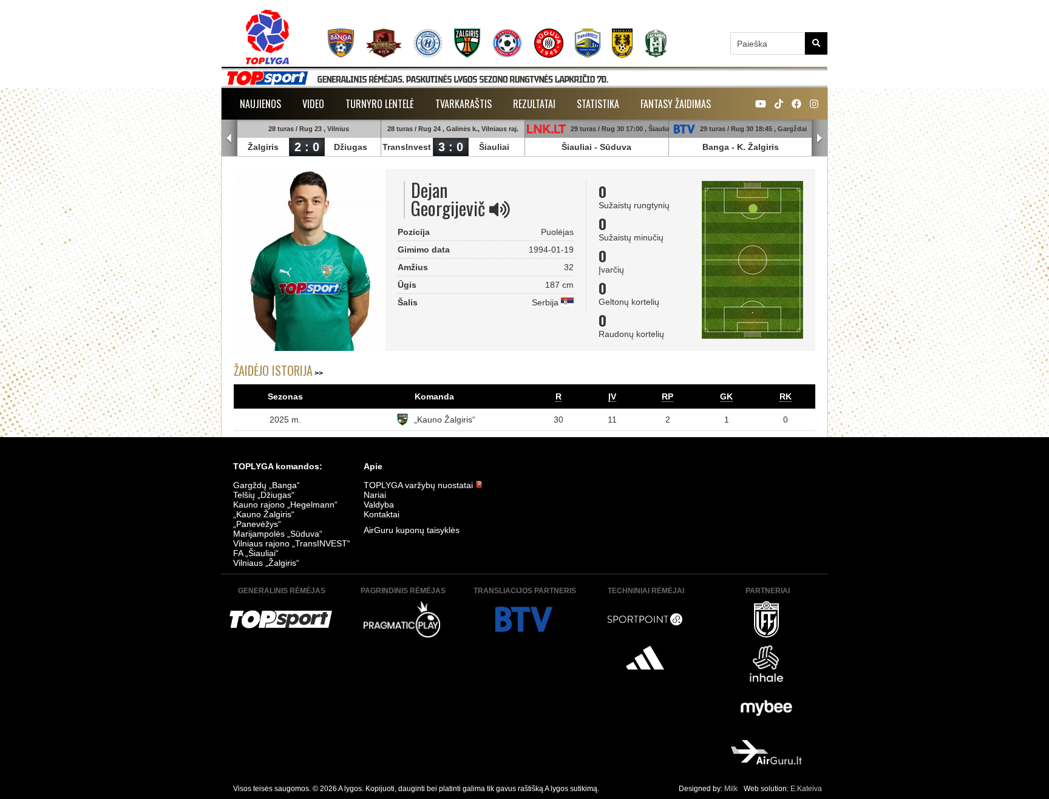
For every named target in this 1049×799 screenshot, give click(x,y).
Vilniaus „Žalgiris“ (266, 563)
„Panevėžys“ (257, 524)
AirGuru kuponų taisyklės (412, 530)
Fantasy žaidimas (675, 104)
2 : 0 (306, 147)
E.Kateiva (806, 788)
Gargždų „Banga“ (266, 485)
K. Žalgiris (758, 147)
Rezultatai (534, 104)
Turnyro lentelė (379, 104)
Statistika (598, 104)
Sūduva (615, 147)
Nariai (375, 495)
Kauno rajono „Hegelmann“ (285, 504)
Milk (731, 788)
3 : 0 (450, 147)
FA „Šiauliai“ (256, 553)
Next (819, 138)
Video (313, 104)
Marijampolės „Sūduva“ (277, 534)
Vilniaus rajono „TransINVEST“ (291, 543)
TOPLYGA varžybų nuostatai (419, 485)
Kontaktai (381, 514)
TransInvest (406, 147)
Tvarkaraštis (463, 104)
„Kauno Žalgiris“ (444, 419)
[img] (499, 209)
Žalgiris (263, 147)
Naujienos (260, 104)
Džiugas (350, 147)
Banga (715, 147)
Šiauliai (494, 147)
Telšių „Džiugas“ (263, 495)
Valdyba (379, 504)
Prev (229, 138)
